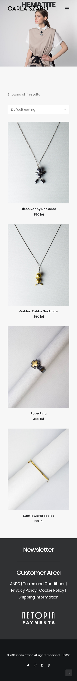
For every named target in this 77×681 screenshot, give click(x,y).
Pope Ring (39, 413)
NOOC (66, 655)
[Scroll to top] (68, 672)
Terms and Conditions (44, 583)
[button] (67, 8)
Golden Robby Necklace (38, 311)
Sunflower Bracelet (38, 516)
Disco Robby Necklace (38, 209)
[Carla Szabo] (28, 8)
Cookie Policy (51, 590)
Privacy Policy (24, 590)
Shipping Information (38, 597)
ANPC (15, 583)
